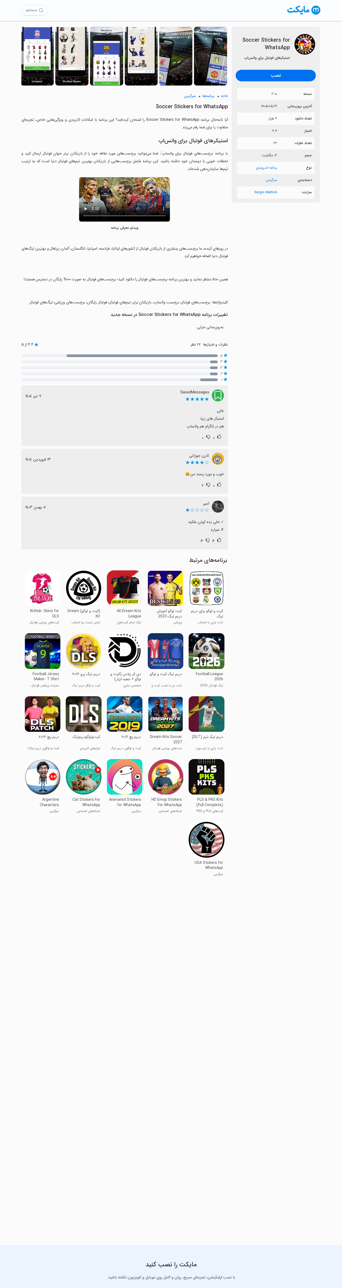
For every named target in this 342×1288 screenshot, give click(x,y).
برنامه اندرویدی (266, 168)
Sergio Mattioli (265, 192)
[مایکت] (304, 14)
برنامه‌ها (208, 96)
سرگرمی (271, 180)
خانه (224, 96)
